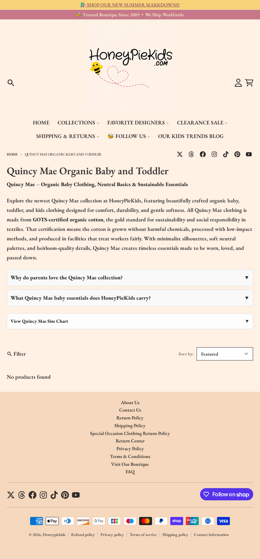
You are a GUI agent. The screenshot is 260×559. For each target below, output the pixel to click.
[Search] (11, 83)
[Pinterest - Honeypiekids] (237, 154)
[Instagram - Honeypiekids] (214, 154)
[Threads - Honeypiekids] (191, 154)
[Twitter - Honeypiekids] (179, 154)
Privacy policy (112, 534)
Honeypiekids (54, 534)
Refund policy (83, 534)
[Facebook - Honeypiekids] (202, 154)
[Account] (238, 83)
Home (12, 154)
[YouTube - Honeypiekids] (248, 154)
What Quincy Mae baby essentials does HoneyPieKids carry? (80, 297)
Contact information (211, 534)
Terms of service (143, 534)
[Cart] (249, 83)
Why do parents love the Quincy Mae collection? (66, 277)
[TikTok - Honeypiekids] (225, 154)
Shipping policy (175, 534)
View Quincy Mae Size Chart (39, 321)
